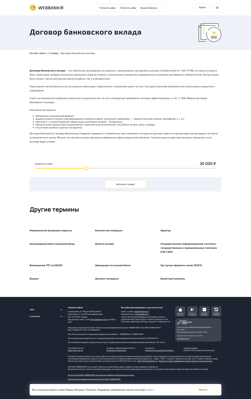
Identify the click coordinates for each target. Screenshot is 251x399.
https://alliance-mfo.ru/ (183, 338)
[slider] (86, 168)
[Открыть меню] (217, 8)
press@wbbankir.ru (141, 311)
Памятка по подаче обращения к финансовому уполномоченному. (185, 361)
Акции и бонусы (148, 7)
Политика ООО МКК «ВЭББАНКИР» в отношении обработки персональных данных (101, 375)
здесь (150, 389)
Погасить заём (107, 7)
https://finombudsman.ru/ (147, 361)
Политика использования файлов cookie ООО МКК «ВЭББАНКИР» (94, 379)
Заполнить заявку (125, 184)
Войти (202, 7)
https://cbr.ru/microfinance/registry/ (159, 350)
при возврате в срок (99, 319)
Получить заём (128, 7)
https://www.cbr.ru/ (75, 350)
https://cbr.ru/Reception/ (116, 350)
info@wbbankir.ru (142, 314)
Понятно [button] (203, 390)
